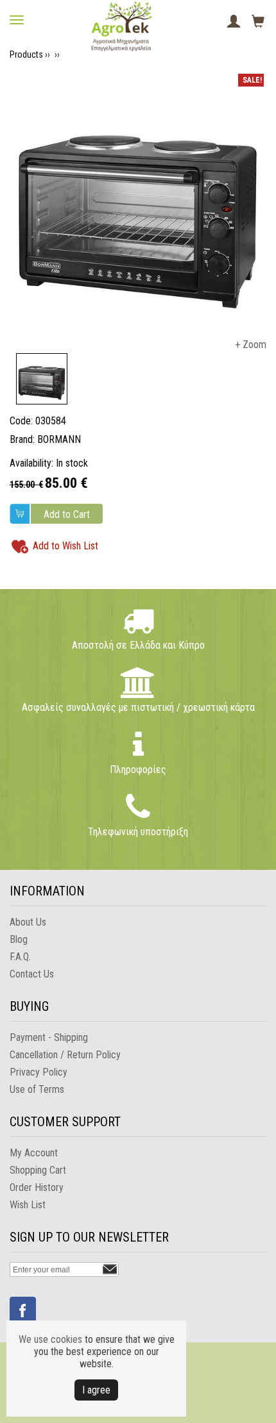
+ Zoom (250, 344)
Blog (19, 939)
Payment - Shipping (49, 1037)
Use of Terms (37, 1089)
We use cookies (50, 1339)
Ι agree (96, 1390)
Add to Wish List (65, 546)
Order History (37, 1187)
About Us (28, 922)
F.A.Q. (20, 957)
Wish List (28, 1205)
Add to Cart (67, 514)
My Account (34, 1153)
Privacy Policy (38, 1072)
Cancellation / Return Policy (65, 1055)
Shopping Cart (38, 1170)
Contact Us (32, 974)
